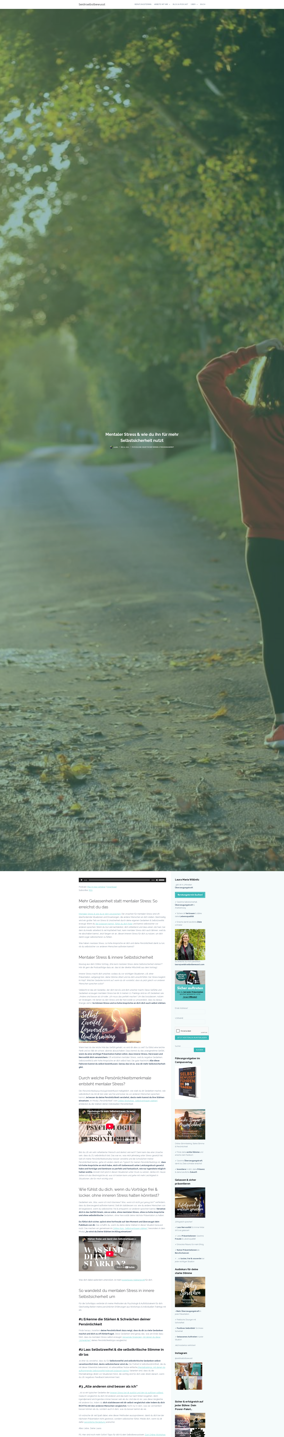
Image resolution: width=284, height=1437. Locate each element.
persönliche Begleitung (95, 1422)
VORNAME (179, 1018)
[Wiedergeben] (82, 880)
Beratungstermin (143, 4)
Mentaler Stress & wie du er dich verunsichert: (100, 914)
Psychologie (136, 447)
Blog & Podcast (180, 4)
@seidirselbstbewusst (183, 1358)
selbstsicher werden (150, 447)
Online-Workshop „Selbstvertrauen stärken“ (138, 1101)
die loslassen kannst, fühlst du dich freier (114, 924)
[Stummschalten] (157, 880)
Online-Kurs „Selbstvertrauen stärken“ (130, 1228)
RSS (91, 890)
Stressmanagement (166, 447)
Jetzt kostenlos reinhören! (185, 1345)
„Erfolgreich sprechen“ (184, 1222)
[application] (122, 880)
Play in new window (96, 887)
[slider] (162, 880)
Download (111, 887)
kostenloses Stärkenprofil (133, 1280)
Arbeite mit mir (161, 4)
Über (193, 4)
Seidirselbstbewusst (92, 4)
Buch (202, 4)
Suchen (178, 1046)
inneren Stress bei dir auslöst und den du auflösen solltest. (136, 1392)
